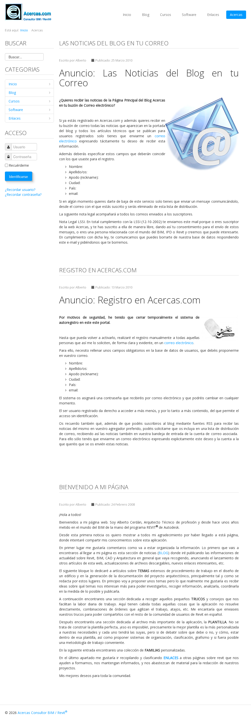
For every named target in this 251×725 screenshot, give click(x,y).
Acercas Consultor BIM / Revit (42, 712)
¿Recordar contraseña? (23, 194)
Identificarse (18, 176)
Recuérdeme (19, 165)
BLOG (163, 552)
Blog (145, 14)
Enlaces (213, 14)
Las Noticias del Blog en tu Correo (114, 43)
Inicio (127, 14)
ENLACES (170, 657)
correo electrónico (178, 342)
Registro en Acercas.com (98, 270)
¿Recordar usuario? (20, 189)
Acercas (236, 14)
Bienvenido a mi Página (93, 487)
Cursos (165, 14)
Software (189, 14)
